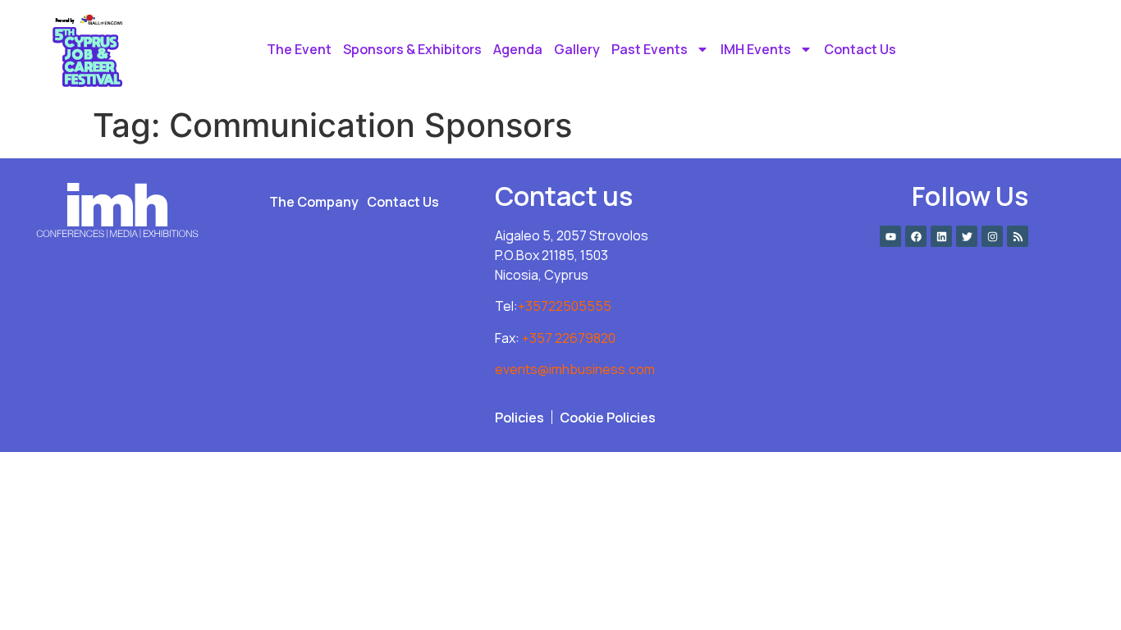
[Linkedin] (941, 236)
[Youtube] (890, 236)
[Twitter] (966, 236)
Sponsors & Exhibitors (412, 49)
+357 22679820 (568, 338)
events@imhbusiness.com (575, 369)
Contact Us (860, 49)
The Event (299, 49)
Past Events (649, 49)
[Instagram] (992, 236)
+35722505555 (564, 306)
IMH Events (756, 49)
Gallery (577, 49)
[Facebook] (916, 236)
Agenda (517, 49)
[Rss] (1017, 236)
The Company (314, 202)
